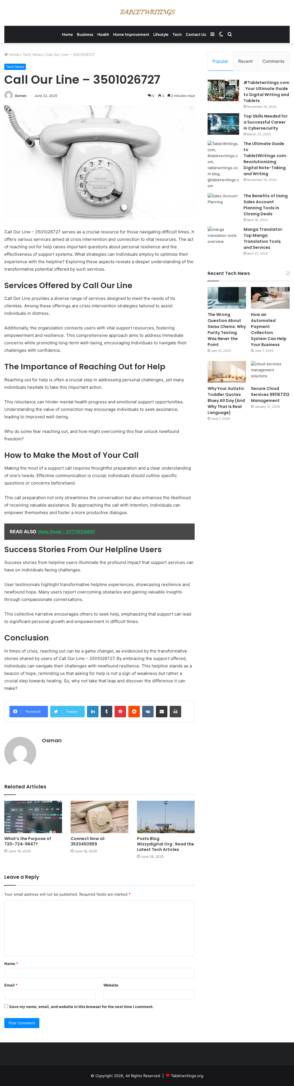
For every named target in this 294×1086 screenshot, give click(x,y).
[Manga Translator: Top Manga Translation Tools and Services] (223, 237)
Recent (245, 61)
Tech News (33, 54)
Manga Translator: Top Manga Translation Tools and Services (263, 238)
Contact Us (196, 34)
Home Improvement (131, 34)
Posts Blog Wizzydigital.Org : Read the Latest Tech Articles (165, 844)
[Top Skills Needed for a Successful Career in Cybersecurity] (223, 124)
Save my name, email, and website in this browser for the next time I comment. (81, 1006)
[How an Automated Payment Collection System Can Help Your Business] (270, 298)
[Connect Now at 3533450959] (99, 817)
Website (110, 985)
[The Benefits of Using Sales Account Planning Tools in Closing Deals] (223, 203)
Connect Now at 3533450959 (88, 841)
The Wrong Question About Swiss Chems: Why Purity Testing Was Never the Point (227, 329)
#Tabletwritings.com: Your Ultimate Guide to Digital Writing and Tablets (266, 91)
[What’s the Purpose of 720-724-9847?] (33, 817)
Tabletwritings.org (187, 1075)
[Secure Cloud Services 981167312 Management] (270, 372)
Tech (177, 34)
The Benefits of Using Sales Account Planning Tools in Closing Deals (265, 205)
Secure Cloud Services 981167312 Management (270, 394)
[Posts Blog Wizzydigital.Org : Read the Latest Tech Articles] (166, 817)
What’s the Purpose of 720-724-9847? (27, 841)
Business (85, 34)
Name (11, 963)
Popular (220, 61)
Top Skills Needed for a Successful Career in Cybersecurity (265, 122)
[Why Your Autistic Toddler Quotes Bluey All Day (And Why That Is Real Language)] (227, 372)
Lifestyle (161, 34)
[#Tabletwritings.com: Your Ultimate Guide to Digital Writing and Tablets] (223, 90)
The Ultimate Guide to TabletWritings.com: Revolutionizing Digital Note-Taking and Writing (265, 159)
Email (11, 985)
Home (67, 34)
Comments (273, 61)
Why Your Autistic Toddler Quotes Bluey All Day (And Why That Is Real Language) (226, 400)
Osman (20, 95)
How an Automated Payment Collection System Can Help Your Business (269, 329)
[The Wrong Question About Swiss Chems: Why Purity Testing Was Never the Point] (227, 298)
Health (103, 34)
